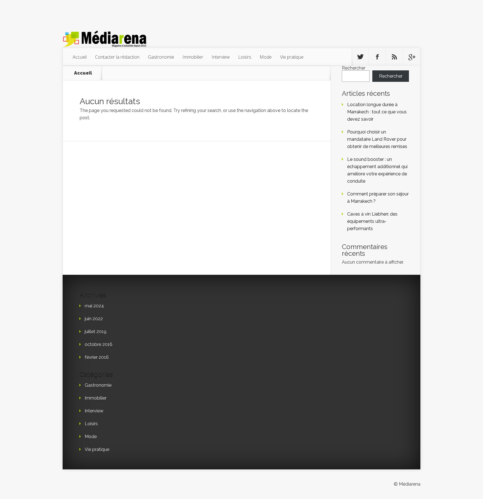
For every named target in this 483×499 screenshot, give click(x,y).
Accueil (80, 57)
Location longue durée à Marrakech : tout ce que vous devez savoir (377, 112)
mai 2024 (94, 306)
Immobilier (193, 57)
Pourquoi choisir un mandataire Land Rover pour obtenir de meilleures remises (377, 139)
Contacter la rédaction (117, 57)
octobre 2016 (98, 344)
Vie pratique (292, 57)
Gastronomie (161, 57)
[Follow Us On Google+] (411, 57)
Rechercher (353, 68)
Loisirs (244, 57)
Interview (221, 57)
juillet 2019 (95, 331)
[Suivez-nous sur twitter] (360, 57)
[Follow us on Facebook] (377, 57)
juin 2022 (94, 318)
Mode (266, 57)
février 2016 (97, 357)
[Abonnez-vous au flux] (394, 57)
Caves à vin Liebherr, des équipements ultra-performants (372, 221)
